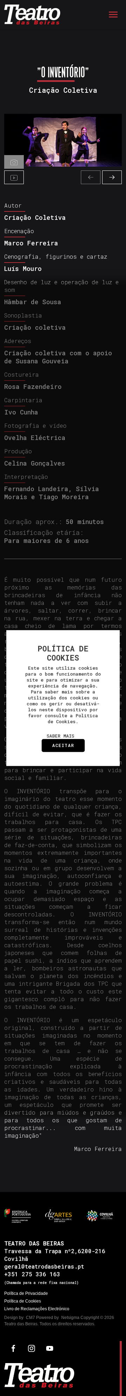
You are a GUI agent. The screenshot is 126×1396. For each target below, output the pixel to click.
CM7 (30, 1317)
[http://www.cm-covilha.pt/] (99, 1215)
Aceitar (63, 745)
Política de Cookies (22, 1301)
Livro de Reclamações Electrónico (36, 1309)
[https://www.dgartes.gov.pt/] (58, 1215)
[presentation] (90, 177)
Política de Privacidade (26, 1293)
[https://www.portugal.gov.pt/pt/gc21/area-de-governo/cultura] (17, 1215)
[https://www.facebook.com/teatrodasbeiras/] (13, 1348)
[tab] (14, 162)
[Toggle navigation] (113, 14)
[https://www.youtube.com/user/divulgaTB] (50, 1348)
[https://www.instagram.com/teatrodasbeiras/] (31, 1348)
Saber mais (60, 736)
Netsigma (70, 1317)
